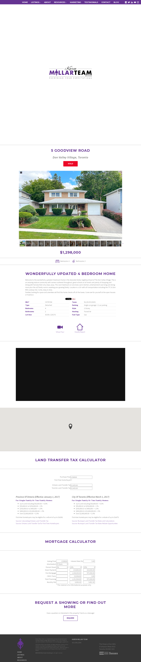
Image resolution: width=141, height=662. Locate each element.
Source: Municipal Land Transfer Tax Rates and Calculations (93, 521)
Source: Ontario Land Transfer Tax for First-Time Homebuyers (37, 523)
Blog (116, 2)
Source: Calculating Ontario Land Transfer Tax (32, 521)
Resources (22, 660)
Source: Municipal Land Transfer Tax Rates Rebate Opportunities (95, 523)
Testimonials (91, 2)
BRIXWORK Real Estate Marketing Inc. (44, 653)
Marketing (75, 2)
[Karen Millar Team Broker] (70, 72)
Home (25, 2)
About (47, 2)
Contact (105, 2)
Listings (20, 655)
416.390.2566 (76, 642)
